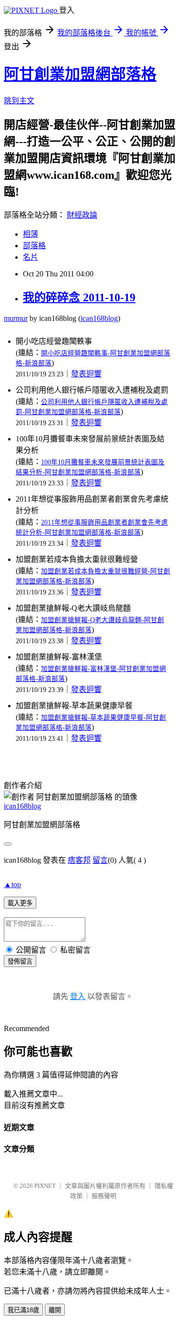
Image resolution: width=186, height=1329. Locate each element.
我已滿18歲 (23, 1310)
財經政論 (82, 215)
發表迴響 (86, 374)
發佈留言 (20, 961)
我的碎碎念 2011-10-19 (79, 297)
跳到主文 (19, 101)
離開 (55, 1310)
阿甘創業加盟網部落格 (80, 74)
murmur (16, 318)
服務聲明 (104, 1195)
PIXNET (45, 1185)
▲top (12, 884)
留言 (100, 860)
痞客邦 (79, 860)
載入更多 (20, 903)
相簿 (30, 234)
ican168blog (99, 318)
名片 (30, 257)
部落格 (34, 246)
